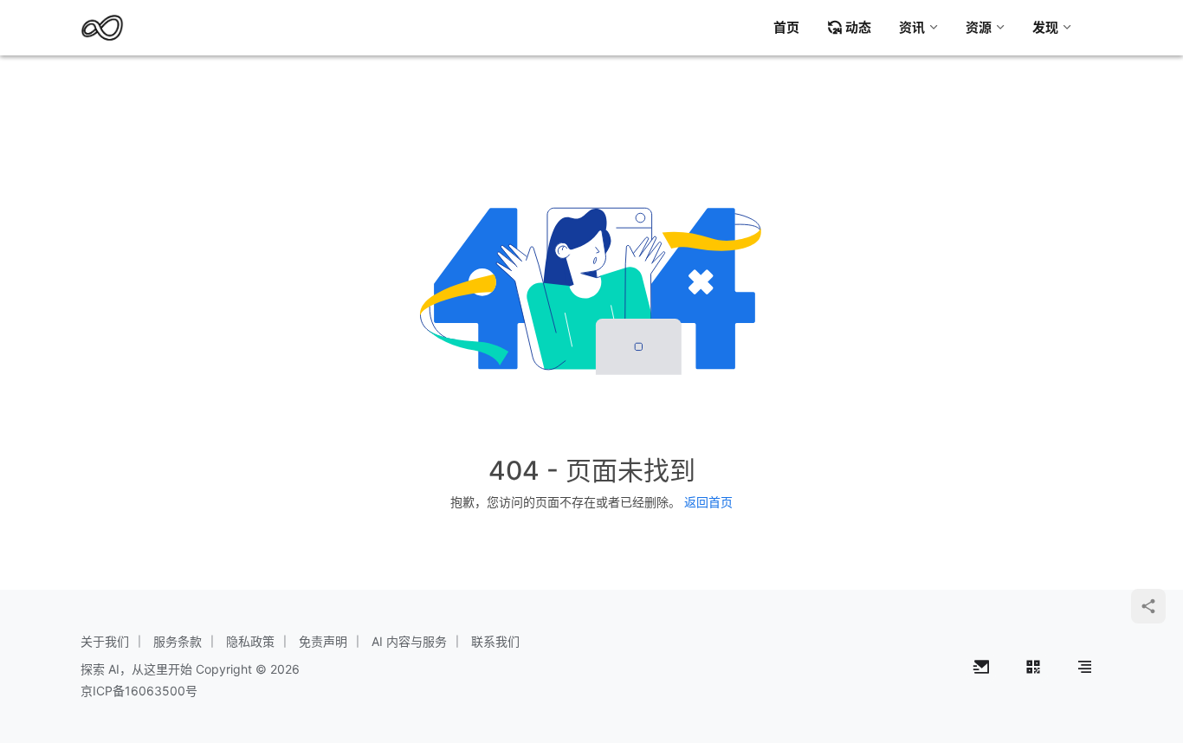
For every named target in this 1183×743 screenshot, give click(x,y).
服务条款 (177, 641)
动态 (858, 27)
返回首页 (708, 501)
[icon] (981, 666)
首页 (786, 27)
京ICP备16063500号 (139, 690)
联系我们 (495, 641)
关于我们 (105, 641)
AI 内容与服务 (409, 641)
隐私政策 (250, 641)
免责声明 (323, 641)
